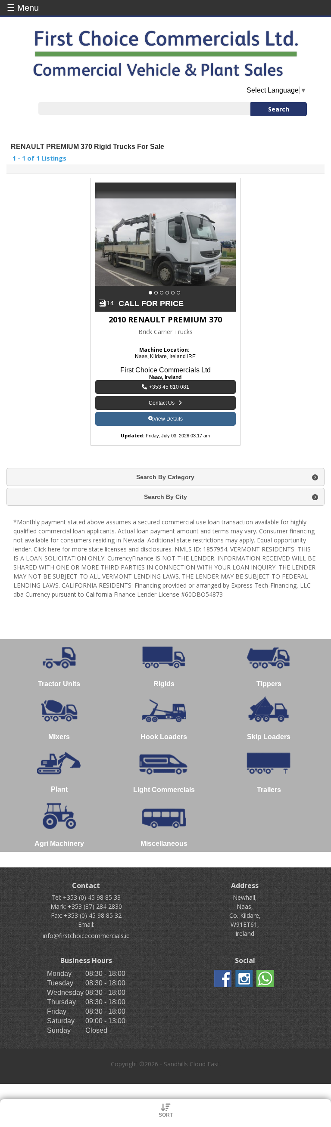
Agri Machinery (59, 843)
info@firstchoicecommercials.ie (86, 936)
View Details (168, 419)
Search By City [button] (165, 496)
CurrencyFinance (130, 558)
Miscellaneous (164, 843)
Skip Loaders (268, 736)
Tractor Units (59, 683)
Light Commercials (164, 789)
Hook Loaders (164, 736)
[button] (151, 292)
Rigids (164, 683)
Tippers (268, 683)
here (54, 549)
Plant (59, 789)
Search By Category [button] (165, 477)
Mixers (59, 736)
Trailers (269, 789)
